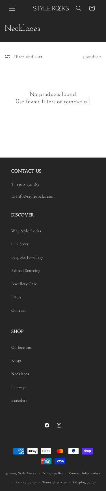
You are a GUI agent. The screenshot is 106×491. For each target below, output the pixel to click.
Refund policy (26, 482)
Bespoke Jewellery (27, 257)
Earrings (18, 386)
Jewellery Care (24, 283)
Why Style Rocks (26, 230)
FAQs (16, 297)
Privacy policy (52, 473)
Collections (21, 347)
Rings (16, 360)
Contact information (84, 473)
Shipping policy (84, 482)
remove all (77, 102)
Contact (18, 310)
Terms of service (54, 482)
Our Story (20, 243)
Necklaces (20, 373)
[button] (11, 8)
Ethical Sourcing (25, 270)
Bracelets (19, 400)
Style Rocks (27, 473)
